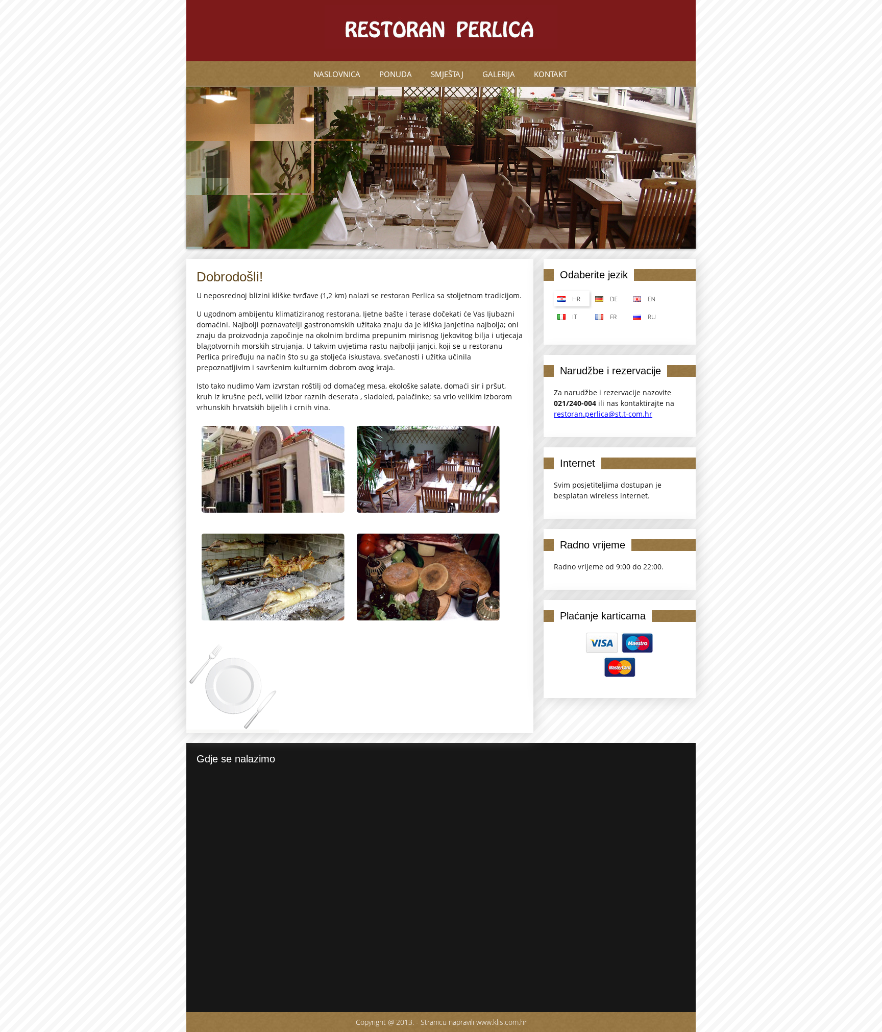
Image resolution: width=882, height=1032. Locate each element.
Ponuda (395, 74)
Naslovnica (336, 74)
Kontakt (550, 74)
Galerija (498, 74)
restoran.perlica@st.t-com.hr (603, 414)
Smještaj (447, 74)
